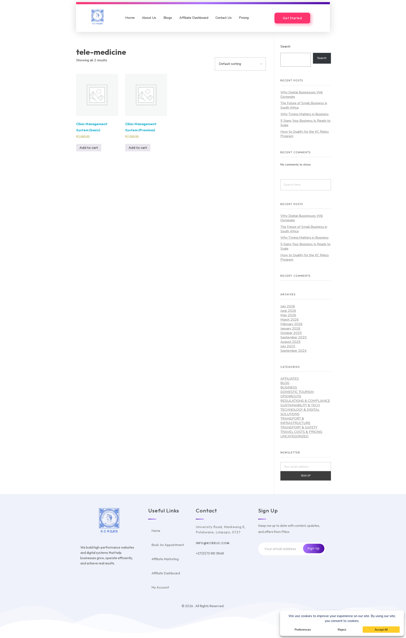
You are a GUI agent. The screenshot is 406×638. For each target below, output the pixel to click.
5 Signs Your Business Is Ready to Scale (305, 122)
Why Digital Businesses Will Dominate (301, 94)
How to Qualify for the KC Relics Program (304, 133)
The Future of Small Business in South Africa (303, 105)
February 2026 (291, 324)
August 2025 (290, 342)
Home (130, 17)
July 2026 (287, 306)
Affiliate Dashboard (193, 17)
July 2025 (287, 346)
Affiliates (289, 378)
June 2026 (288, 310)
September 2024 (293, 350)
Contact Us (223, 17)
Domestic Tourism (297, 392)
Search (285, 46)
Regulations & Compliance (305, 400)
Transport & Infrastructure (295, 420)
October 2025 (291, 333)
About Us (149, 17)
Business (288, 387)
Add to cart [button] (89, 147)
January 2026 (290, 328)
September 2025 (293, 337)
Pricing (244, 17)
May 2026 (288, 315)
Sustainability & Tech (300, 405)
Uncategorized (294, 436)
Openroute (290, 396)
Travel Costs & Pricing (301, 432)
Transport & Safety (298, 427)
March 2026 (289, 319)
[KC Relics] (97, 17)
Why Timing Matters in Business (304, 114)
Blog (284, 383)
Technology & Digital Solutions (300, 411)
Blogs (167, 17)
